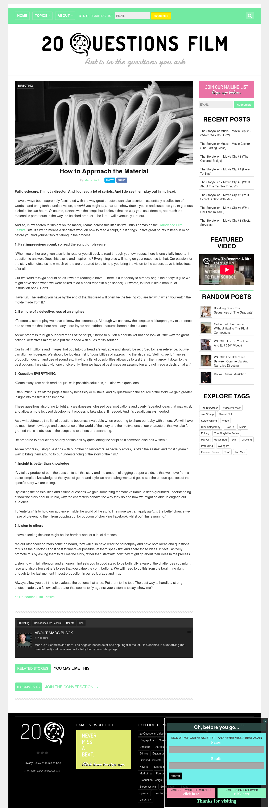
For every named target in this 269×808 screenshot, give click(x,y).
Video (225, 420)
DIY (234, 439)
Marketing (146, 773)
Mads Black (92, 180)
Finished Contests (151, 760)
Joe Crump (207, 414)
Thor (227, 452)
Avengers (223, 445)
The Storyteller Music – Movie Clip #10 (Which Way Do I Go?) (226, 133)
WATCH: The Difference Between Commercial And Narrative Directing (231, 361)
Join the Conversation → (71, 686)
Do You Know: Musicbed (230, 374)
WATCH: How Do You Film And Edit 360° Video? (231, 343)
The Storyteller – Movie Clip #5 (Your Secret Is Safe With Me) (224, 197)
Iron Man (240, 452)
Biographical (147, 740)
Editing (205, 433)
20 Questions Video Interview (157, 733)
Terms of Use (53, 763)
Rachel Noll (225, 414)
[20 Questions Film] (134, 48)
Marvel (205, 439)
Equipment (158, 753)
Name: (216, 742)
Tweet (110, 180)
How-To (229, 427)
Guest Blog (220, 439)
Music (242, 427)
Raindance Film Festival (48, 623)
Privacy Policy (32, 763)
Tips (81, 623)
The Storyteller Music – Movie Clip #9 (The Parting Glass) (225, 145)
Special (144, 793)
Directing (25, 86)
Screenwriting (209, 420)
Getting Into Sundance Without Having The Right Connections (231, 328)
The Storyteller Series (226, 433)
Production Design (151, 780)
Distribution (161, 747)
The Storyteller (209, 407)
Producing (207, 445)
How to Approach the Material (103, 170)
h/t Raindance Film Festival (35, 596)
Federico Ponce (210, 452)
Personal (161, 773)
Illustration (159, 767)
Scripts (70, 623)
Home (22, 15)
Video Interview (232, 407)
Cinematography (210, 427)
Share (121, 180)
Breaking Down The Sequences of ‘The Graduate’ (233, 310)
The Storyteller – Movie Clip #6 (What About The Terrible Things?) (225, 184)
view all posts (41, 637)
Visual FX (146, 800)
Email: (216, 758)
